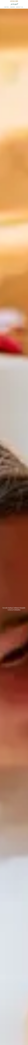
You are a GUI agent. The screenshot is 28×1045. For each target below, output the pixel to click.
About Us (19, 7)
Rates (7, 7)
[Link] (14, 4)
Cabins (12, 7)
